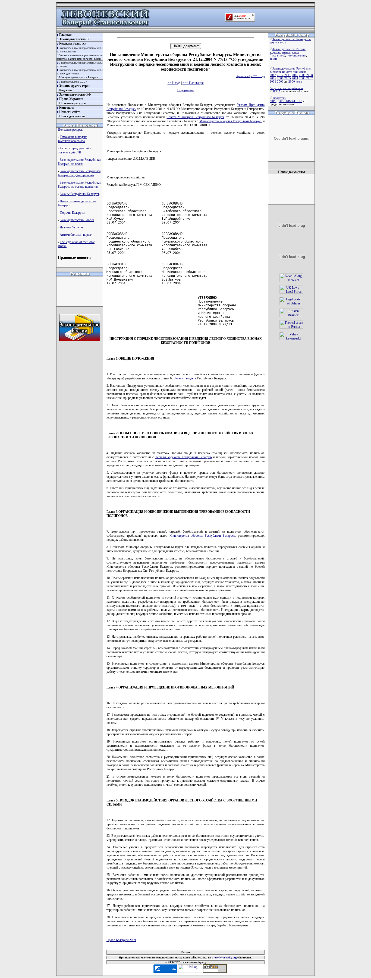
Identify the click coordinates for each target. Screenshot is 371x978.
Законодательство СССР (73, 81)
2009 (302, 75)
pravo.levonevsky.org (224, 957)
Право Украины (71, 99)
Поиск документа (72, 116)
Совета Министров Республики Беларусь (195, 117)
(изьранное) (277, 55)
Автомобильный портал (76, 235)
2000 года (295, 81)
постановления (296, 55)
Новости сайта (69, 112)
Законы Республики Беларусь (79, 194)
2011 (287, 75)
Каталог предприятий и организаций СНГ (74, 150)
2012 (280, 75)
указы (295, 52)
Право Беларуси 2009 (121, 940)
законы (286, 52)
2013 (273, 75)
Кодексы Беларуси (72, 43)
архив (273, 58)
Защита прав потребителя (286, 88)
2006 (280, 78)
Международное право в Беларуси (78, 77)
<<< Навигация (193, 83)
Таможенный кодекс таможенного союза (72, 139)
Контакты (66, 107)
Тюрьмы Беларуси (72, 213)
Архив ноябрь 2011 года (250, 76)
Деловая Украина (71, 227)
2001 (273, 81)
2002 (309, 78)
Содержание (185, 90)
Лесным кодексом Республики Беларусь (183, 457)
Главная (65, 35)
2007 (273, 78)
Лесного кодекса (185, 378)
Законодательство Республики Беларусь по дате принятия (79, 173)
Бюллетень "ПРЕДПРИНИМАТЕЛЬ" (286, 99)
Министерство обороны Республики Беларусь (230, 121)
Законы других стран (74, 86)
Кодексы (65, 90)
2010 (295, 75)
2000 (280, 81)
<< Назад (174, 83)
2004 (295, 78)
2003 (302, 78)
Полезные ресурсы (72, 103)
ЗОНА (276, 91)
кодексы (275, 52)
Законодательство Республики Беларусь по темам (79, 162)
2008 (309, 75)
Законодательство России (77, 220)
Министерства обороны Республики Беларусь (202, 535)
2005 (287, 78)
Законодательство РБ (74, 39)
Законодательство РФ (75, 94)
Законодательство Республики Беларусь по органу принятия (79, 184)
